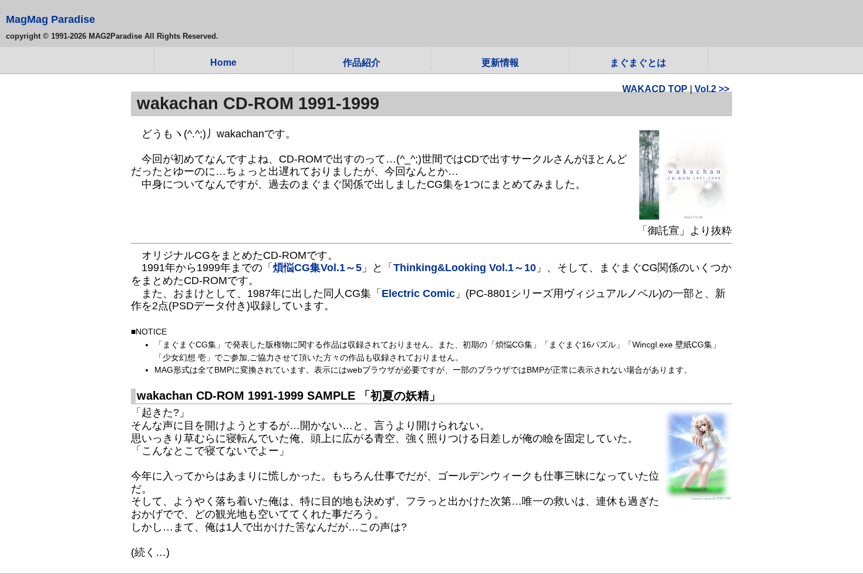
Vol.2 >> (712, 88)
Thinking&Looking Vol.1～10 (464, 268)
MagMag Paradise (50, 19)
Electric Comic (418, 293)
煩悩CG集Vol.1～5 (317, 268)
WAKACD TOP (654, 88)
